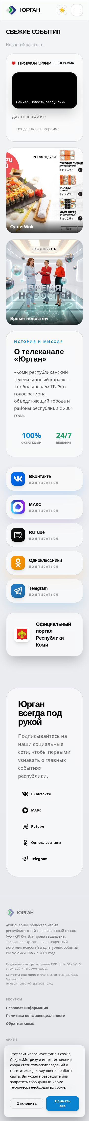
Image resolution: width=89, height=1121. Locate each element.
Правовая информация (27, 1007)
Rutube (37, 826)
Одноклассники (46, 842)
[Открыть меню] (77, 10)
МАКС (36, 810)
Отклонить (27, 1103)
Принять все (62, 1103)
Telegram (39, 858)
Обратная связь (20, 1023)
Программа (64, 63)
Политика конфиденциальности (35, 1015)
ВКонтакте (41, 794)
